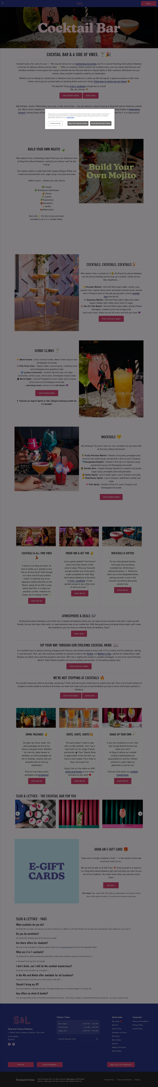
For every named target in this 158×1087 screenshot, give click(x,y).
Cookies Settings (55, 123)
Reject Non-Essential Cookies (78, 123)
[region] (80, 119)
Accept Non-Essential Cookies (100, 123)
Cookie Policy (70, 117)
